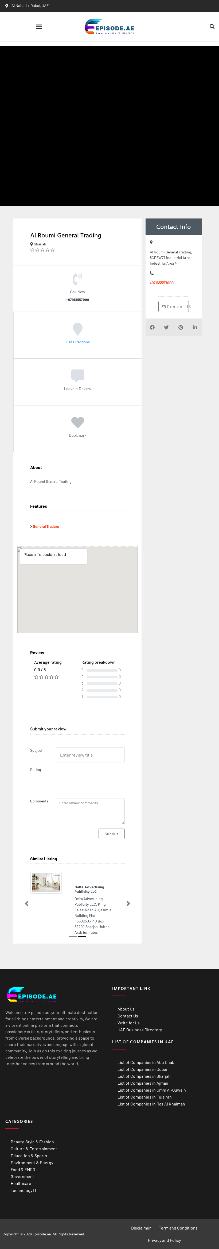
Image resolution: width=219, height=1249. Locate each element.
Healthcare (21, 1207)
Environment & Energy (32, 1186)
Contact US (177, 306)
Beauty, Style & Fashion (32, 1165)
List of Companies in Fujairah (145, 1120)
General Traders (46, 526)
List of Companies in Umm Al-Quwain (152, 1113)
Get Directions (78, 342)
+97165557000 (162, 283)
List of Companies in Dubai (142, 1092)
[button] (39, 26)
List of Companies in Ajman (143, 1106)
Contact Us (128, 1039)
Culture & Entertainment (34, 1172)
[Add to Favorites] (77, 426)
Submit (112, 834)
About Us (126, 1032)
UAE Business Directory (140, 1053)
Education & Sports (29, 1179)
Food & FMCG (23, 1193)
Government (22, 1200)
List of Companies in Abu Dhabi (146, 1085)
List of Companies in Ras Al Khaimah (151, 1127)
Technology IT (24, 1213)
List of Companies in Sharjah (144, 1099)
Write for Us (129, 1046)
